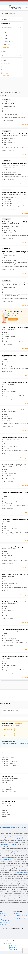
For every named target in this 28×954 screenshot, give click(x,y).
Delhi (5, 60)
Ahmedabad (7, 64)
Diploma (6, 38)
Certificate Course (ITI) (10, 41)
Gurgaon (6, 67)
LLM (5, 32)
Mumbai (6, 73)
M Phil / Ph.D (7, 44)
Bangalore (6, 70)
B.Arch (5, 35)
